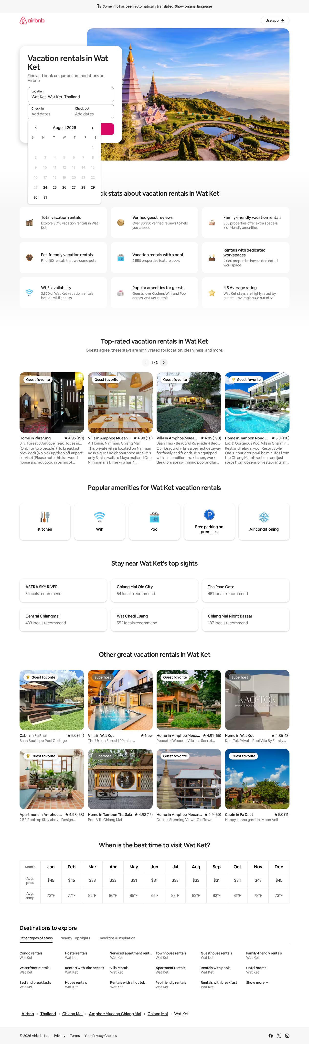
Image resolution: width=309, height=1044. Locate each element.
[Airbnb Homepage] (32, 20)
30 (35, 197)
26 (64, 187)
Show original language (193, 6)
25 (55, 187)
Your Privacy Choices (101, 1036)
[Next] (164, 362)
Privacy (59, 1036)
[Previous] (145, 362)
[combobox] (71, 97)
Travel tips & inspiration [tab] (116, 938)
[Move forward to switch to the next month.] (92, 127)
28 (83, 187)
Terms (75, 1036)
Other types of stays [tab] (36, 938)
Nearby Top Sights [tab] (75, 938)
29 (93, 187)
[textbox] (49, 114)
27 (74, 187)
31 (45, 197)
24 (45, 187)
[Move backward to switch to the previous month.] (36, 127)
